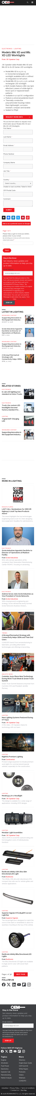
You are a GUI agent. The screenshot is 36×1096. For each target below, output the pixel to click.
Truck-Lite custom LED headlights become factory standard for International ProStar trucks (11, 407)
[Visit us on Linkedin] (14, 984)
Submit (9, 210)
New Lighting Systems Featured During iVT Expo (17, 719)
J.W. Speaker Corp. (13, 59)
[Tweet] (18, 217)
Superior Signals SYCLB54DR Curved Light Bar (16, 914)
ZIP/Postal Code (9, 190)
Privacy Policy (21, 299)
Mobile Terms (7, 299)
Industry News (7, 674)
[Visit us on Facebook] (4, 984)
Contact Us (15, 1090)
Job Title (7, 171)
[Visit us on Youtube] (19, 984)
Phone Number (8, 154)
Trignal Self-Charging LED (10, 420)
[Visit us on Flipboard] (24, 984)
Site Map (24, 1090)
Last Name (7, 137)
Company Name (9, 162)
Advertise (5, 1088)
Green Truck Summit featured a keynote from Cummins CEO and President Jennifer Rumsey (18, 686)
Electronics (7, 49)
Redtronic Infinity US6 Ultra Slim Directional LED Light (14, 873)
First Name (7, 128)
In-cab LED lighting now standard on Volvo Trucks (12, 393)
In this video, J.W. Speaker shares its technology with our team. (14, 726)
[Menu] (32, 2)
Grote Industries (12, 558)
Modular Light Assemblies (12, 833)
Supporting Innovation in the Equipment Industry (11, 319)
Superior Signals (12, 918)
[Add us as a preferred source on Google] (28, 217)
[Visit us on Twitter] (9, 984)
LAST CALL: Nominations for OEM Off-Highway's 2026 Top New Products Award (17, 511)
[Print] (4, 217)
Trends (4, 633)
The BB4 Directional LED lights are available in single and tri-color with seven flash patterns (17, 964)
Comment (7, 199)
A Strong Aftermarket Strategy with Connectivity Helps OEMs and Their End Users (12, 357)
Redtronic (9, 877)
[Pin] (23, 217)
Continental (10, 759)
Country (6, 179)
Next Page (20, 974)
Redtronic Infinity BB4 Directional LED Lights (16, 955)
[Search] (27, 2)
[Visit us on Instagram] (29, 984)
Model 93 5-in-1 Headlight (12, 796)
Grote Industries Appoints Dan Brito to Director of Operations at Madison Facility (12, 331)
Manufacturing (7, 507)
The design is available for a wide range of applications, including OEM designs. (16, 802)
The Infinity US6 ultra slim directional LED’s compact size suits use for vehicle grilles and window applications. (17, 881)
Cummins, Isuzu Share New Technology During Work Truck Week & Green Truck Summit (18, 678)
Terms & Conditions (28, 1088)
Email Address (8, 145)
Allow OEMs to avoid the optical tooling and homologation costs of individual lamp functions (17, 840)
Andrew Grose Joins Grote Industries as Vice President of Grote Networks (17, 595)
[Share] (8, 217)
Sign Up (9, 302)
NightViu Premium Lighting (12, 757)
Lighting (17, 49)
